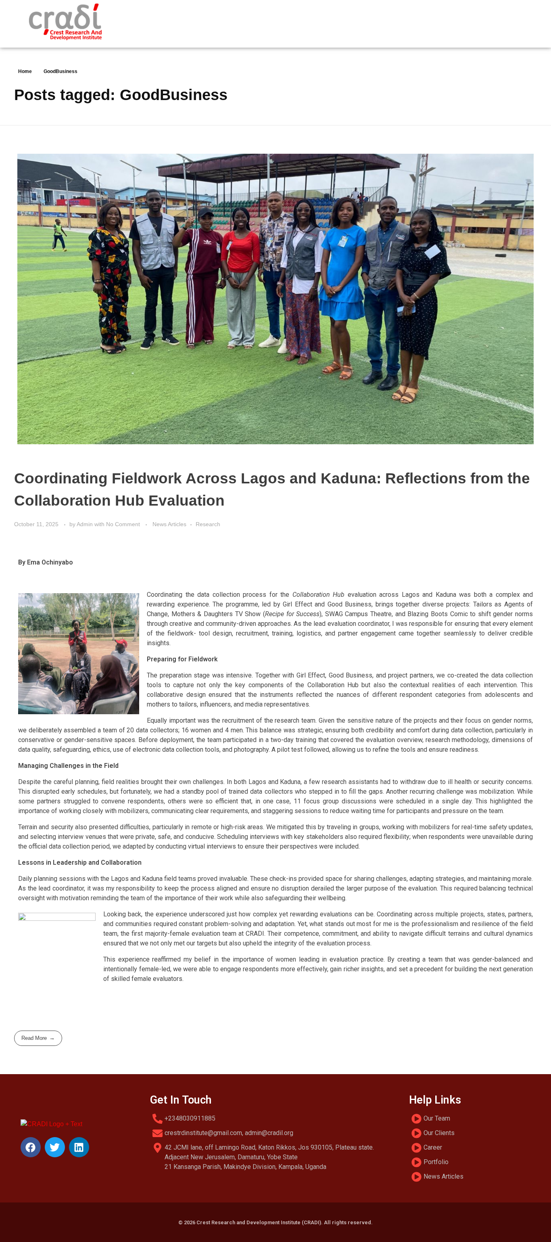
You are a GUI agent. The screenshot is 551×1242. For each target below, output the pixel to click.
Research (208, 524)
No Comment (123, 524)
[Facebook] (31, 1147)
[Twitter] (55, 1147)
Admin (85, 524)
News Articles (169, 524)
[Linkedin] (79, 1147)
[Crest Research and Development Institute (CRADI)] (64, 22)
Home (25, 71)
